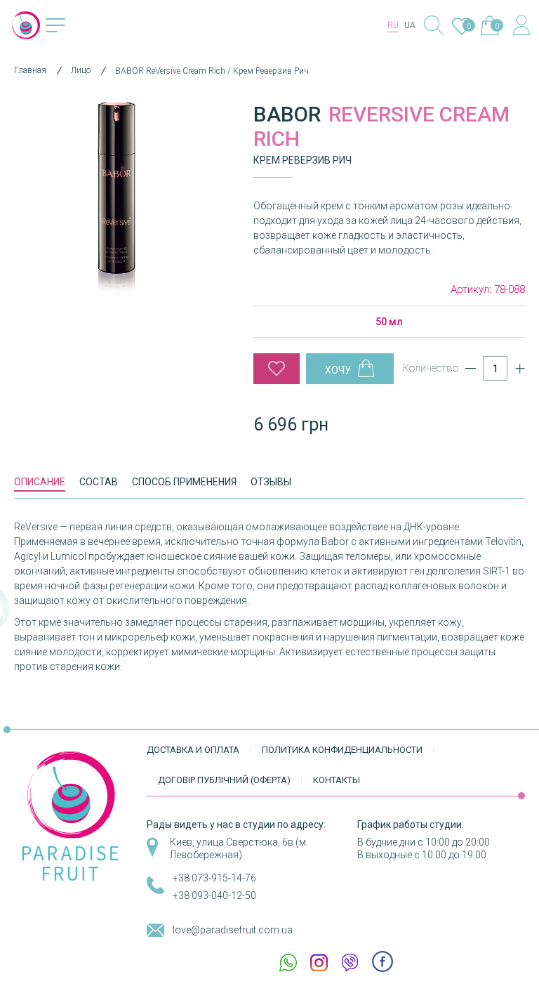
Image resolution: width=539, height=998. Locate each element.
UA (409, 25)
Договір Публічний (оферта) (224, 780)
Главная (30, 70)
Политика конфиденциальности (342, 749)
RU (393, 25)
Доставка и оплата (193, 749)
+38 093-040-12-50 (214, 895)
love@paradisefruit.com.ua (233, 929)
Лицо (81, 70)
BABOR (287, 114)
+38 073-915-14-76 (214, 878)
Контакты (336, 780)
